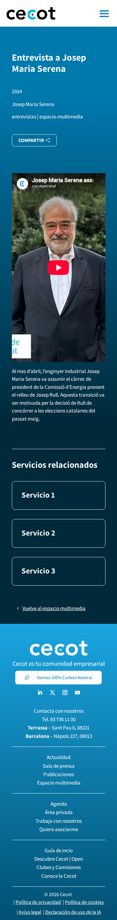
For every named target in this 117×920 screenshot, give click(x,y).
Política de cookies (84, 902)
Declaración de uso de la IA (73, 912)
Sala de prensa (59, 765)
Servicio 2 (38, 532)
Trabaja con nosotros (59, 820)
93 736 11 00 (63, 719)
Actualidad (59, 757)
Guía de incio (59, 850)
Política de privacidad (38, 902)
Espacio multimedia (58, 782)
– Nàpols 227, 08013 (59, 736)
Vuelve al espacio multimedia (53, 608)
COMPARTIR (31, 140)
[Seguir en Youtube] (77, 692)
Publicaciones (58, 774)
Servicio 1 (38, 495)
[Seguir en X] (52, 692)
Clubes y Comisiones (59, 867)
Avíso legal (30, 912)
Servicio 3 (38, 570)
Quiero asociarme (58, 829)
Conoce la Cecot (58, 875)
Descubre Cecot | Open (58, 858)
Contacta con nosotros (59, 710)
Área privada (59, 812)
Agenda (59, 803)
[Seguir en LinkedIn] (40, 692)
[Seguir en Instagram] (65, 692)
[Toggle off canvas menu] (89, 13)
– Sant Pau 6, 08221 (59, 727)
